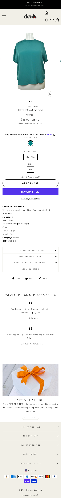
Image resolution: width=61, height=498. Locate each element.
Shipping (21, 123)
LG (30, 169)
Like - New (30, 156)
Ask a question (30, 269)
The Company (30, 436)
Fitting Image (30, 106)
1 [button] (29, 101)
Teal (30, 143)
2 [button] (32, 101)
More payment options (30, 198)
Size (30, 164)
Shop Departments (30, 463)
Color (30, 138)
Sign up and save (30, 427)
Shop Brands (30, 454)
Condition (30, 151)
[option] (30, 4)
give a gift (30, 417)
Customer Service (31, 445)
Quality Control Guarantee (30, 263)
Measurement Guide (30, 256)
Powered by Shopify (30, 495)
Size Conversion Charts (30, 250)
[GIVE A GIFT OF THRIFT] (30, 380)
